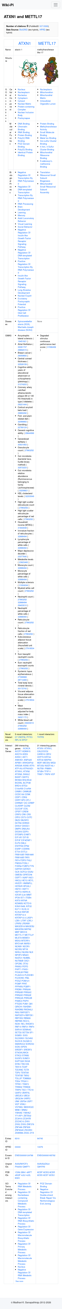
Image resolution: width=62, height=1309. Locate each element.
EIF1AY (18, 837)
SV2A (27, 1061)
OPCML (18, 963)
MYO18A (19, 943)
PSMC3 (18, 1000)
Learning (22, 212)
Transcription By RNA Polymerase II (26, 198)
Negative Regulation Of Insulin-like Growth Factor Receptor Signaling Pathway (24, 238)
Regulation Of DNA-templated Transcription (25, 189)
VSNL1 (23, 1104)
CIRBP (31, 802)
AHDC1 (18, 756)
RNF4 (31, 1026)
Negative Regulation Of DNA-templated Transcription (25, 254)
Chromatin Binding (22, 128)
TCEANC (19, 1069)
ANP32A (28, 759)
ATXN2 (26, 771)
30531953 (22, 444)
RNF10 (18, 1026)
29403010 (22, 605)
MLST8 (18, 937)
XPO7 (24, 739)
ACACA (26, 748)
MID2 (53, 762)
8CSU (52, 1175)
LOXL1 (30, 920)
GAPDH (18, 868)
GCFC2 (23, 871)
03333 (18, 1146)
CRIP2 (18, 814)
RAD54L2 (28, 1009)
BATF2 (25, 777)
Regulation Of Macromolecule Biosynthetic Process (25, 1236)
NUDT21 (19, 957)
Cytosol (21, 100)
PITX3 (29, 737)
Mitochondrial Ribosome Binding (46, 155)
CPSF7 (18, 811)
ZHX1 (27, 1121)
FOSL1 (25, 863)
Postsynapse (24, 118)
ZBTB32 (27, 1115)
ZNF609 (26, 1127)
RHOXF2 (30, 1023)
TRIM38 (26, 1086)
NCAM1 (18, 946)
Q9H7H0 (41, 1166)
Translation (45, 172)
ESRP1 (18, 848)
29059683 (22, 355)
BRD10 (18, 785)
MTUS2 (40, 765)
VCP (17, 1104)
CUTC (29, 817)
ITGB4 (28, 897)
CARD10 (41, 754)
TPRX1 (18, 1084)
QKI (31, 1003)
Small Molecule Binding (47, 134)
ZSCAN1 (28, 1129)
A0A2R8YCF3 (21, 1163)
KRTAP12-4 (20, 914)
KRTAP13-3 (20, 917)
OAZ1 (26, 960)
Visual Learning (25, 223)
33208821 (23, 490)
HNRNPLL (27, 883)
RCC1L (26, 1020)
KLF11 (18, 908)
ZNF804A (19, 1129)
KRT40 (40, 759)
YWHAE (19, 1112)
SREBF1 (19, 1049)
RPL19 (18, 739)
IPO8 (17, 897)
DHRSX (25, 822)
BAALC (26, 774)
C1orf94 (27, 788)
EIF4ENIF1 (26, 840)
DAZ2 (17, 820)
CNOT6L (22, 737)
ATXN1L (19, 771)
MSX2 (18, 940)
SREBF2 (28, 1049)
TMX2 (26, 1075)
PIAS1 (25, 969)
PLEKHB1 (29, 974)
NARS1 (27, 943)
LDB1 (17, 920)
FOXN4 (18, 865)
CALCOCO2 (42, 751)
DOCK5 (18, 831)
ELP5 (17, 843)
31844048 (22, 527)
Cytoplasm (23, 97)
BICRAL (18, 782)
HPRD (42, 29)
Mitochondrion (46, 92)
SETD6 (25, 1032)
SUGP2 (18, 1058)
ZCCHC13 (19, 1121)
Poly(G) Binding (25, 149)
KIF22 (29, 906)
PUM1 (25, 1003)
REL (23, 1023)
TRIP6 (18, 1089)
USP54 (23, 1101)
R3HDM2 (19, 1009)
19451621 (22, 341)
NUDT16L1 (50, 765)
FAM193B (19, 857)
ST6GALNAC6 (21, 1052)
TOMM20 (27, 1078)
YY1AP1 (19, 1115)
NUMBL (26, 957)
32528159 (22, 364)
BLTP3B (27, 782)
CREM (25, 811)
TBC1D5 (25, 1063)
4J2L (28, 1175)
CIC (25, 802)
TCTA (26, 1069)
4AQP (18, 1175)
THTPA (40, 737)
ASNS (26, 765)
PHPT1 (18, 969)
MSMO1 (26, 937)
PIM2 (25, 972)
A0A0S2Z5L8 (43, 1163)
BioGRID (23, 29)
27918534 (29, 648)
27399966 (22, 676)
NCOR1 (26, 946)
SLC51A (18, 1040)
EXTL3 (24, 851)
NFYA (25, 949)
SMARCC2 (20, 1043)
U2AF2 (18, 1092)
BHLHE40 (26, 779)
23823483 (23, 562)
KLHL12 (25, 908)
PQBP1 (27, 986)
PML (27, 977)
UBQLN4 (19, 1098)
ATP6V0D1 (28, 768)
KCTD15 (27, 903)
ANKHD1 (19, 759)
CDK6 (24, 797)
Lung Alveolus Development (24, 291)
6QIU (17, 1177)
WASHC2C (29, 1106)
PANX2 (18, 966)
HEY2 (25, 880)
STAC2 (18, 1055)
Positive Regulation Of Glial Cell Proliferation (24, 311)
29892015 (22, 349)
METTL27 (29, 934)
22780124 (22, 427)
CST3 (23, 817)
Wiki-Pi (8, 5)
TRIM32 (18, 1086)
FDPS (23, 860)
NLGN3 (25, 952)
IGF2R (18, 894)
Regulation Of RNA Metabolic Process (25, 1186)
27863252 (29, 450)
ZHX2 (17, 1124)
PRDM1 (18, 989)
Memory (21, 215)
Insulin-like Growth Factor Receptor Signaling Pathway (24, 281)
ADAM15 (26, 751)
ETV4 (17, 851)
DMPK (18, 828)
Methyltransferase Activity (48, 128)
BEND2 (18, 779)
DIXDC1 (26, 825)
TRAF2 (25, 1084)
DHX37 (18, 825)
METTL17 (47, 43)
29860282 (22, 412)
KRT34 (47, 756)
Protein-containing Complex (26, 108)
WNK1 (18, 1109)
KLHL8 (18, 911)
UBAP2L (26, 1092)
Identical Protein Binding (25, 154)
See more (19, 1281)
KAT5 (17, 900)
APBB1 (18, 762)
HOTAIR (18, 886)
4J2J (23, 1175)
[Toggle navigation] (55, 5)
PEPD (25, 966)
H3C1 (31, 877)
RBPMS (18, 1020)
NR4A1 (25, 954)
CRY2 (17, 817)
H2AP (25, 877)
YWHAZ (27, 1112)
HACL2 (18, 880)
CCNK (27, 794)
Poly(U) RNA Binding (24, 139)
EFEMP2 (19, 834)
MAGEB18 (20, 926)
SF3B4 (40, 771)
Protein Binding (25, 135)
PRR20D (19, 995)
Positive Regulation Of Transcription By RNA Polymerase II (26, 267)
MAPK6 (47, 759)
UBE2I (27, 1095)
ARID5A (18, 765)
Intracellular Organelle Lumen (48, 102)
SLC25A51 (20, 1038)
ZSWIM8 (19, 1132)
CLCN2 (27, 805)
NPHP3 (18, 954)
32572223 (22, 467)
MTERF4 (25, 940)
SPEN (24, 1046)
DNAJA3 (26, 828)
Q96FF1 (26, 1166)
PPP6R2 (19, 986)
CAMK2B (27, 791)
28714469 (22, 679)
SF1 (31, 1032)
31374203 (22, 384)
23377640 (22, 556)
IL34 (24, 894)
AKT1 (25, 756)
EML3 (23, 843)
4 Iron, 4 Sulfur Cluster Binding (47, 148)
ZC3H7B (27, 1118)
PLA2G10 (19, 974)
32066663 (22, 421)
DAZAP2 (25, 820)
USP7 (29, 1101)
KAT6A (24, 900)
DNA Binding (24, 123)
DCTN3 (18, 822)
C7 (16, 737)
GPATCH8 (27, 874)
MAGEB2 (29, 926)
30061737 (22, 346)
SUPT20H (19, 1061)
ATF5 (31, 765)
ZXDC (26, 1132)
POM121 (25, 980)
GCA (17, 871)
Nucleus (21, 89)
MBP (17, 931)
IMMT (29, 894)
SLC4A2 (29, 1038)
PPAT (24, 983)
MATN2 (27, 929)
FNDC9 (18, 863)
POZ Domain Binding (24, 145)
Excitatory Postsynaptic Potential (24, 301)
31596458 (51, 346)
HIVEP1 (18, 883)
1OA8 (17, 1172)
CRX (29, 814)
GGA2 (30, 871)
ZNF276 (30, 1124)
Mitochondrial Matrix (46, 96)
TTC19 (30, 1089)
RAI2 (17, 1012)
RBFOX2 (19, 1018)
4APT (29, 1172)
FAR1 (27, 857)
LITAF (23, 920)
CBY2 (48, 754)
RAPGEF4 (20, 1015)
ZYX (32, 1132)
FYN (32, 865)
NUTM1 (40, 768)
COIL (25, 808)
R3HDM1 (27, 1006)
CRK (24, 814)
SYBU (18, 1063)
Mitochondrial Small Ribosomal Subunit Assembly (48, 188)
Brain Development (24, 208)
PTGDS (18, 1003)
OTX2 (25, 963)
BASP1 (18, 777)
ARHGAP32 (27, 762)
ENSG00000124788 (24, 1155)
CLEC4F (19, 808)
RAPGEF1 (25, 1012)
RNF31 (25, 1026)
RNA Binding (24, 132)
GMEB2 (18, 874)
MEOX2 (46, 762)
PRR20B (19, 992)
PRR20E (27, 995)
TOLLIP (18, 1078)
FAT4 (17, 860)
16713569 (43, 26)
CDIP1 (18, 797)
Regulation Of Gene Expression (26, 1228)
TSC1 (24, 1089)
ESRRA (26, 848)
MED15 (23, 931)
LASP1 (29, 917)
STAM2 (25, 1055)
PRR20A (27, 989)
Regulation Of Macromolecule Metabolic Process (25, 1259)
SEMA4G (26, 1029)
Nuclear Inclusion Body (26, 114)
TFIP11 (47, 771)
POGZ (18, 980)
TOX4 (17, 1081)
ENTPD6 (19, 845)
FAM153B (19, 854)
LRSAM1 (26, 923)
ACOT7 (18, 751)
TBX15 (18, 1066)
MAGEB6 (19, 929)
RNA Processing (25, 203)
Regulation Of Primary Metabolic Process (24, 1248)
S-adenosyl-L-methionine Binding (46, 163)
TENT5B (19, 1075)
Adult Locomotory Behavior (26, 220)
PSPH (25, 1000)
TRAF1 (40, 774)
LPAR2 (18, 923)
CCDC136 (19, 794)
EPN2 (26, 845)
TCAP (24, 1066)
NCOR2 (18, 949)
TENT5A (25, 1072)
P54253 (18, 1166)
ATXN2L (19, 774)
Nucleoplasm (24, 92)
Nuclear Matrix (24, 103)
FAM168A (29, 854)
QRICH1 (19, 1006)
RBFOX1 (29, 1015)
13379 (40, 1146)
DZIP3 (25, 831)
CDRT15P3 (20, 799)
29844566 (29, 433)
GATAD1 (27, 868)
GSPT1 (18, 877)
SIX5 (25, 1035)
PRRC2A (19, 997)
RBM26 (27, 1018)
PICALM (19, 972)
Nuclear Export (24, 295)
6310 (17, 1138)
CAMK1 (18, 791)
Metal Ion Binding (48, 137)
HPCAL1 (27, 886)
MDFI (39, 762)
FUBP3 (25, 865)
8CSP (40, 1172)
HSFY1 (25, 888)
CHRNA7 (19, 802)
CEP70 (40, 756)
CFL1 (28, 799)
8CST (45, 1175)
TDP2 (17, 1072)
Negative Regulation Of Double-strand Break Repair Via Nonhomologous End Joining (48, 1196)
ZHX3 (23, 1124)
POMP (18, 983)
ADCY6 (18, 754)
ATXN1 (24, 43)
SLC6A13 (27, 1040)
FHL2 (29, 860)
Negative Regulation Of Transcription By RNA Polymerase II (26, 178)
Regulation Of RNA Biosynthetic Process (26, 1220)
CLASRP (19, 805)
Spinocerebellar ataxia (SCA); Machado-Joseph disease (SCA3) (26, 325)
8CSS (40, 1175)
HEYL (31, 880)
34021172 (22, 717)
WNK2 (24, 1109)
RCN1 (17, 1023)
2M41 (23, 1172)
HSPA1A (26, 891)
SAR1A (18, 1029)
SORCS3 (30, 1043)
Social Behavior (25, 226)
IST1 (22, 897)
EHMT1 (27, 834)
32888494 (22, 536)
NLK (31, 952)
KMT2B (25, 911)
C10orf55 (19, 788)
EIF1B (26, 837)
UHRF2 (27, 1098)
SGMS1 (18, 1035)
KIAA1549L (20, 906)
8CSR (52, 1172)
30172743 (22, 688)
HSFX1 (18, 888)
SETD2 (18, 1032)
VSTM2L (19, 1106)
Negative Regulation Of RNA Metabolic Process (25, 1274)
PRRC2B (28, 997)
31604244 (23, 585)
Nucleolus (22, 95)
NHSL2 (18, 952)
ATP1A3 (19, 768)
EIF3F (18, 840)
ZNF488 (18, 1127)
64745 (40, 1138)
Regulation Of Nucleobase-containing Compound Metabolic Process (24, 1199)
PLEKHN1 (19, 977)
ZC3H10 (18, 1118)
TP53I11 (24, 1081)
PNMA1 (48, 768)
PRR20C (27, 992)
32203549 (29, 496)
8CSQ (46, 1172)
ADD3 (25, 754)
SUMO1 (26, 1058)
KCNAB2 (19, 903)
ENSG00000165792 (46, 1155)
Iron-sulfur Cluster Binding (48, 142)
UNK (17, 1101)
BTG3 (24, 785)
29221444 (22, 404)
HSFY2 (18, 891)
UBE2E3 (19, 1095)
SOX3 (17, 1046)
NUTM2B (19, 960)
